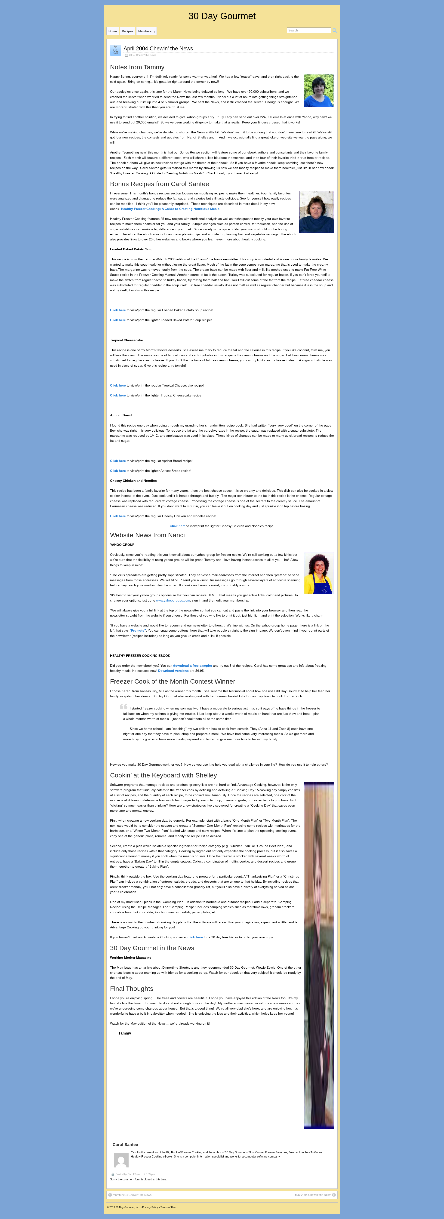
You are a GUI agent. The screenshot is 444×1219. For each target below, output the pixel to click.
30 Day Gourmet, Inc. (128, 1207)
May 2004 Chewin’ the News (313, 1195)
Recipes (127, 31)
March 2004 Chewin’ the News (132, 1195)
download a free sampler (193, 665)
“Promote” (138, 630)
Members (144, 31)
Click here (118, 310)
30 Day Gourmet (222, 16)
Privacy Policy (150, 1207)
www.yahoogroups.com (173, 600)
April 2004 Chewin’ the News (158, 48)
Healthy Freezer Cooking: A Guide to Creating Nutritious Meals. (170, 209)
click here (195, 937)
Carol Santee (135, 1174)
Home (112, 31)
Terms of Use (168, 1207)
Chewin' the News (146, 55)
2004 (132, 55)
